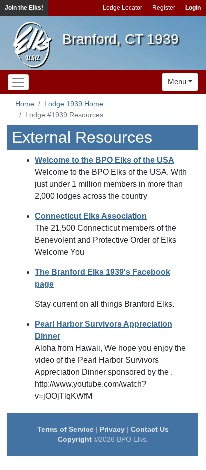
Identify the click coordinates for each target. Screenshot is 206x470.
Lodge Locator (122, 7)
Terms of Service (66, 429)
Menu (177, 81)
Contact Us (150, 429)
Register (164, 7)
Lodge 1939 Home (74, 104)
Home (25, 104)
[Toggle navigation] (18, 82)
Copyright (75, 439)
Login (193, 7)
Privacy (112, 429)
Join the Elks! (24, 7)
